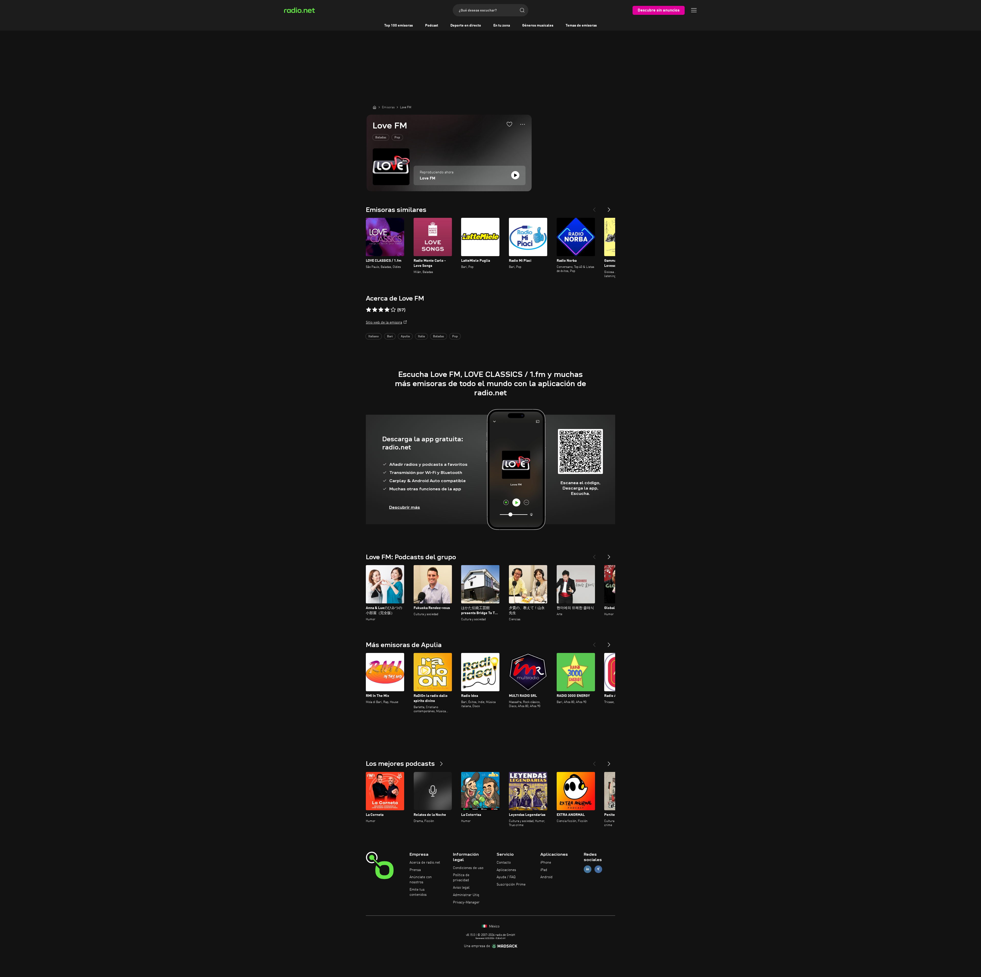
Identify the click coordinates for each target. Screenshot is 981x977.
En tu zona (501, 25)
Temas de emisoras (581, 25)
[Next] (609, 207)
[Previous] (594, 207)
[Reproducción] (515, 175)
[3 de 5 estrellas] (381, 310)
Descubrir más (404, 507)
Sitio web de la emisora (384, 322)
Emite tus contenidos (418, 892)
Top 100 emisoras (398, 25)
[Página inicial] (374, 107)
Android (546, 877)
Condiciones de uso (468, 868)
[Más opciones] (522, 124)
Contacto (504, 862)
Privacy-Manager (466, 902)
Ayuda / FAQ (506, 877)
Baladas (380, 137)
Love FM (427, 178)
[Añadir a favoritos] (509, 124)
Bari (390, 336)
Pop (397, 137)
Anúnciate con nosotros (421, 879)
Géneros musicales (537, 25)
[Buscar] (522, 10)
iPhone (545, 862)
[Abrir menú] (694, 10)
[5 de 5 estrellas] (393, 310)
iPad (543, 870)
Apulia (405, 336)
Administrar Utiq (466, 895)
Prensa (415, 870)
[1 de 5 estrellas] (369, 310)
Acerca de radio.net (425, 862)
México (493, 926)
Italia (421, 336)
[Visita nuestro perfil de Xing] (598, 869)
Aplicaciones (506, 870)
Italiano (373, 336)
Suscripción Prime (511, 884)
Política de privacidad (461, 877)
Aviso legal (461, 887)
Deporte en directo (465, 25)
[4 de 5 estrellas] (387, 310)
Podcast (431, 25)
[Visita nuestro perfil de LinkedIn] (588, 869)
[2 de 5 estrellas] (375, 310)
